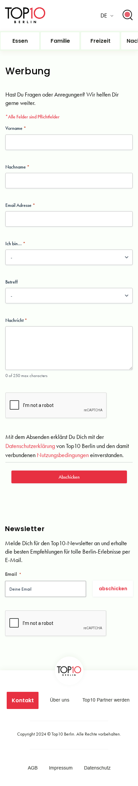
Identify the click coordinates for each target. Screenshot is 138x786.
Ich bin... (13, 243)
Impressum (61, 768)
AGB (33, 768)
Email (13, 574)
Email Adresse (18, 205)
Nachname (15, 167)
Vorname (13, 128)
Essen (20, 41)
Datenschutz (97, 768)
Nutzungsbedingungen (63, 455)
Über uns (59, 700)
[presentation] (56, 417)
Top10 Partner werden (106, 700)
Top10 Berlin (63, 734)
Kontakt (23, 700)
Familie (60, 41)
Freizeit (100, 41)
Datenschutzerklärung (30, 446)
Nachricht (14, 320)
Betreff (11, 282)
